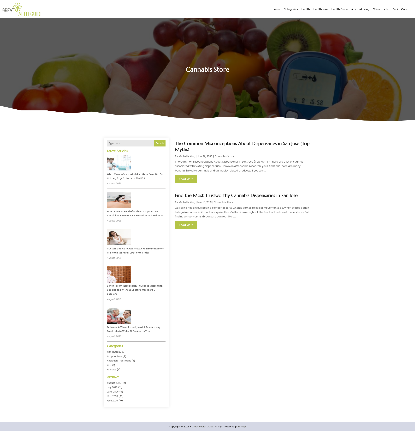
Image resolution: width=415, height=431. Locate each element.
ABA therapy (114, 352)
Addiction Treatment (119, 360)
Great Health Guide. (203, 426)
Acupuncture (114, 356)
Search (160, 143)
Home (276, 9)
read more (186, 179)
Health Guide (339, 9)
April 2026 (112, 400)
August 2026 (114, 383)
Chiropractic (381, 9)
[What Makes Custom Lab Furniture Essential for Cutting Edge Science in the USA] (119, 163)
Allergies (111, 369)
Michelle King (187, 156)
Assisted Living (360, 9)
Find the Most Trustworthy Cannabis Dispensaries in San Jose (236, 195)
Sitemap (241, 426)
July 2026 (112, 387)
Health (305, 9)
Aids (109, 365)
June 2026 (113, 391)
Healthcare (320, 9)
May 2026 (112, 396)
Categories (291, 9)
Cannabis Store (224, 156)
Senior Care (400, 9)
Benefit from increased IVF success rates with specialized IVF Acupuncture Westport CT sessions (135, 290)
